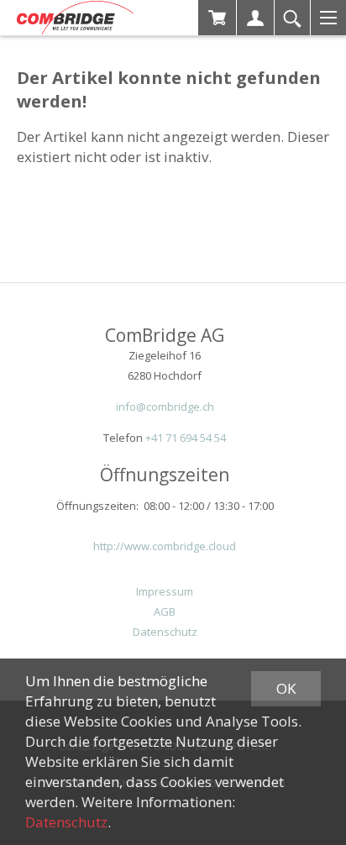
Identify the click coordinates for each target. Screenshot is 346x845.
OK (286, 688)
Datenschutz (165, 631)
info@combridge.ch (165, 406)
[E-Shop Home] (75, 17)
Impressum (164, 591)
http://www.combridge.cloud (164, 546)
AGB (165, 611)
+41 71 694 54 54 (185, 437)
